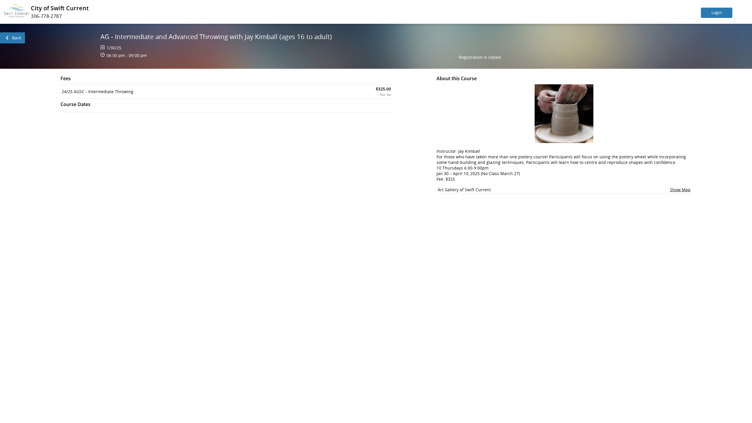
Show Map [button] (680, 189)
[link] (12, 37)
